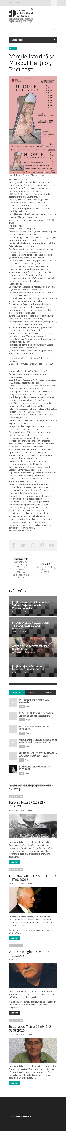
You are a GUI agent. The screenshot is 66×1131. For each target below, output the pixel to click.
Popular (17, 693)
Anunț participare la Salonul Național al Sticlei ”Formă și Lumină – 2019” (38, 741)
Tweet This (23, 545)
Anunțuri (13, 49)
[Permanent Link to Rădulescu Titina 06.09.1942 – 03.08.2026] (33, 1050)
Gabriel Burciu (24, 1117)
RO (55, 30)
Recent (33, 693)
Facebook (48, 693)
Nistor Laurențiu (26, 810)
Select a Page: (54, 3)
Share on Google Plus (33, 545)
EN (52, 30)
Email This (52, 545)
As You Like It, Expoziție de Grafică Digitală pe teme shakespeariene (36, 714)
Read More (14, 862)
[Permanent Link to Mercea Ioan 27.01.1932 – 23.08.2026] (33, 826)
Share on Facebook (14, 545)
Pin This (42, 545)
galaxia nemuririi (16, 796)
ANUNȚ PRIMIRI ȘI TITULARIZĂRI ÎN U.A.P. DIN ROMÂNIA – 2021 (38, 754)
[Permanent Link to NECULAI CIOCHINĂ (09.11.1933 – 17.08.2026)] (33, 900)
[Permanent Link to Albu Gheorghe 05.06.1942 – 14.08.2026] (33, 975)
